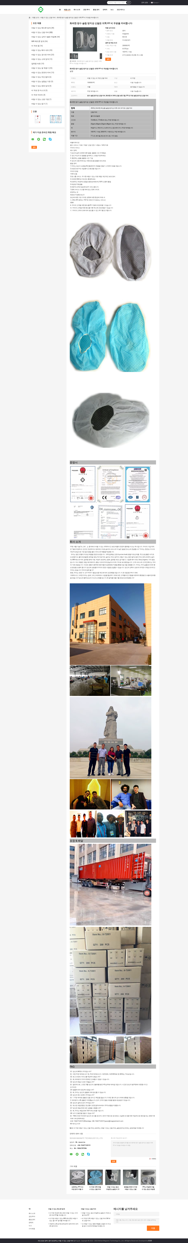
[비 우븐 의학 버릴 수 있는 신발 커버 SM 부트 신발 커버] (95, 1177)
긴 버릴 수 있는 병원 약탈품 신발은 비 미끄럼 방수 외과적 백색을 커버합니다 (96, 1225)
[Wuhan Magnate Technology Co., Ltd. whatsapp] (40, 139)
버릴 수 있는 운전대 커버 (41, 73)
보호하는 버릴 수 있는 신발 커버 (105, 1128)
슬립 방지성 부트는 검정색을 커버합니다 (130, 1128)
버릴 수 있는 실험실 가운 (41, 81)
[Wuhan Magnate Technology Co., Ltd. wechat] (45, 139)
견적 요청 (144, 2)
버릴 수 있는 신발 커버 (47, 17)
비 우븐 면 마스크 (38, 90)
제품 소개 (67, 9)
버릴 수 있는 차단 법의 (40, 77)
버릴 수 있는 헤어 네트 (40, 50)
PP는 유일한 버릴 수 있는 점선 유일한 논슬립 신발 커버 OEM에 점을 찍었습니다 (148, 1188)
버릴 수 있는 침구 (38, 104)
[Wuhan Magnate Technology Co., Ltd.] (41, 9)
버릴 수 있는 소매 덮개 (40, 59)
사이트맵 (32, 1229)
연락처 (105, 9)
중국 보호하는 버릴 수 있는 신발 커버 (61, 1241)
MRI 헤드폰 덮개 (37, 41)
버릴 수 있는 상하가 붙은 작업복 (43, 37)
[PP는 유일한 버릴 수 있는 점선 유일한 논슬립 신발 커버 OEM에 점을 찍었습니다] (148, 1177)
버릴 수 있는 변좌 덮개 (40, 86)
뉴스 (112, 9)
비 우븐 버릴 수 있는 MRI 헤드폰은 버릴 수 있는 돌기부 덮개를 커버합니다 (63, 1219)
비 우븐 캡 (35, 46)
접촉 (108, 59)
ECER (150, 1241)
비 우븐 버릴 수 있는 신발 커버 (84, 1128)
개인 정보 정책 (43, 1241)
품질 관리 (96, 9)
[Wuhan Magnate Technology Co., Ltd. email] (34, 139)
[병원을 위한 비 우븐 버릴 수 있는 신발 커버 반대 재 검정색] (130, 1177)
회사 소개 (77, 9)
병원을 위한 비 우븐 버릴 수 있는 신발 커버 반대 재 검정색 (130, 1188)
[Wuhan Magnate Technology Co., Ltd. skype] (51, 139)
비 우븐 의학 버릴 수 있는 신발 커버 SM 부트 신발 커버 (95, 1188)
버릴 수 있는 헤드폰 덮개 (41, 28)
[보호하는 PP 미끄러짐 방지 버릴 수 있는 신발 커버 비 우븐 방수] (77, 1177)
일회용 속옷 (36, 64)
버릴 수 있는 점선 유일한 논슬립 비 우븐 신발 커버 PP (112, 1188)
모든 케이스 (121, 9)
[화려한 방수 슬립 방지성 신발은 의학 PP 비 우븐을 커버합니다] (85, 39)
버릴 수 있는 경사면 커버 (41, 55)
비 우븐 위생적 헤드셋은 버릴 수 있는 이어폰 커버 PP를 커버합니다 (63, 1214)
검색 (128, 2)
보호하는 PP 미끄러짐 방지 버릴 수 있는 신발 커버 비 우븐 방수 (77, 1188)
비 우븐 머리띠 (37, 95)
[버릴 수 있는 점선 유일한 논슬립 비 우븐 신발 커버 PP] (113, 1177)
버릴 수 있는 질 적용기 (40, 68)
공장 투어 (86, 9)
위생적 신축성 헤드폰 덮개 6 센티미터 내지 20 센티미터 (63, 1225)
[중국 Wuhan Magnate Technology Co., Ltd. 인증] (38, 119)
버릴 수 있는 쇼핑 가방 (40, 99)
